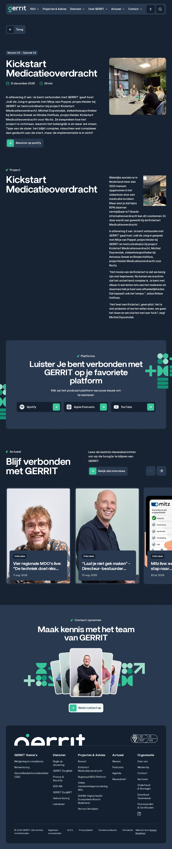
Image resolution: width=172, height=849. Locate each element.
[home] (17, 9)
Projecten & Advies (55, 9)
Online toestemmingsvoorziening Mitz (93, 786)
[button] (35, 9)
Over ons (142, 761)
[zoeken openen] (160, 9)
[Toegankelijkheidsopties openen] (150, 9)
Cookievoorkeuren (107, 830)
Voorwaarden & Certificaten (145, 806)
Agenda (116, 773)
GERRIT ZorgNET (62, 792)
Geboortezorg (61, 798)
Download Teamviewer (144, 796)
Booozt (82, 761)
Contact (142, 773)
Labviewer (59, 804)
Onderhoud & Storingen (144, 787)
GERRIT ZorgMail (62, 770)
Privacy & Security (58, 779)
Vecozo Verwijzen (88, 808)
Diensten (59, 755)
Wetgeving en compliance (28, 761)
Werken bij (143, 767)
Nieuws (116, 761)
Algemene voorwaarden (54, 832)
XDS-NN (57, 786)
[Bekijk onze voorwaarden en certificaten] (144, 738)
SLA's (70, 830)
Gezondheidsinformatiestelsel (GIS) (31, 775)
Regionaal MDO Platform (92, 777)
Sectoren (142, 779)
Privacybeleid (86, 830)
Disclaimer (128, 830)
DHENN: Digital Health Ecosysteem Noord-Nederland (90, 799)
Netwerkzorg (21, 767)
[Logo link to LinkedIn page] (139, 814)
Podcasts (117, 767)
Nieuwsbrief (119, 779)
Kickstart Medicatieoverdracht (90, 769)
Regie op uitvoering (58, 763)
